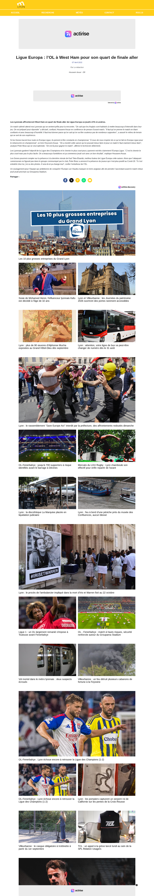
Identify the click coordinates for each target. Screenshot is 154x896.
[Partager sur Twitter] (71, 181)
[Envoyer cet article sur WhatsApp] (83, 181)
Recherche (48, 13)
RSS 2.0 (139, 13)
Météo (79, 13)
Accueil (15, 13)
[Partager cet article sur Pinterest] (77, 181)
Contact (109, 13)
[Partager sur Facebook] (64, 181)
